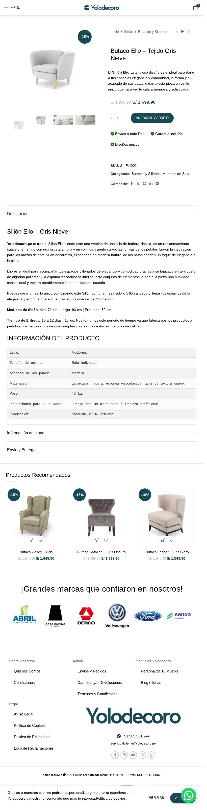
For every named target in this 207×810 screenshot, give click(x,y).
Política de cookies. (111, 798)
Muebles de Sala (176, 174)
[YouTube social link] (133, 755)
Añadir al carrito (152, 118)
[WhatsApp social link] (142, 755)
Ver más (157, 798)
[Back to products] (183, 32)
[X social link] (138, 183)
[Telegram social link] (157, 183)
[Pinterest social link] (144, 183)
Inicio (115, 32)
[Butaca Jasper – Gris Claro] (167, 517)
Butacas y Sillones (152, 32)
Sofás (128, 32)
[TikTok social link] (151, 755)
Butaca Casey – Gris (36, 552)
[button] (31, 540)
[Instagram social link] (124, 755)
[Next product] (189, 32)
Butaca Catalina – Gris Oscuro (101, 552)
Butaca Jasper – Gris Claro (167, 552)
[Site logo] (101, 7)
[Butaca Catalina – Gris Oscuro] (101, 517)
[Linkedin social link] (151, 183)
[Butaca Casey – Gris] (36, 517)
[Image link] (133, 715)
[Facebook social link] (132, 183)
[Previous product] (177, 32)
